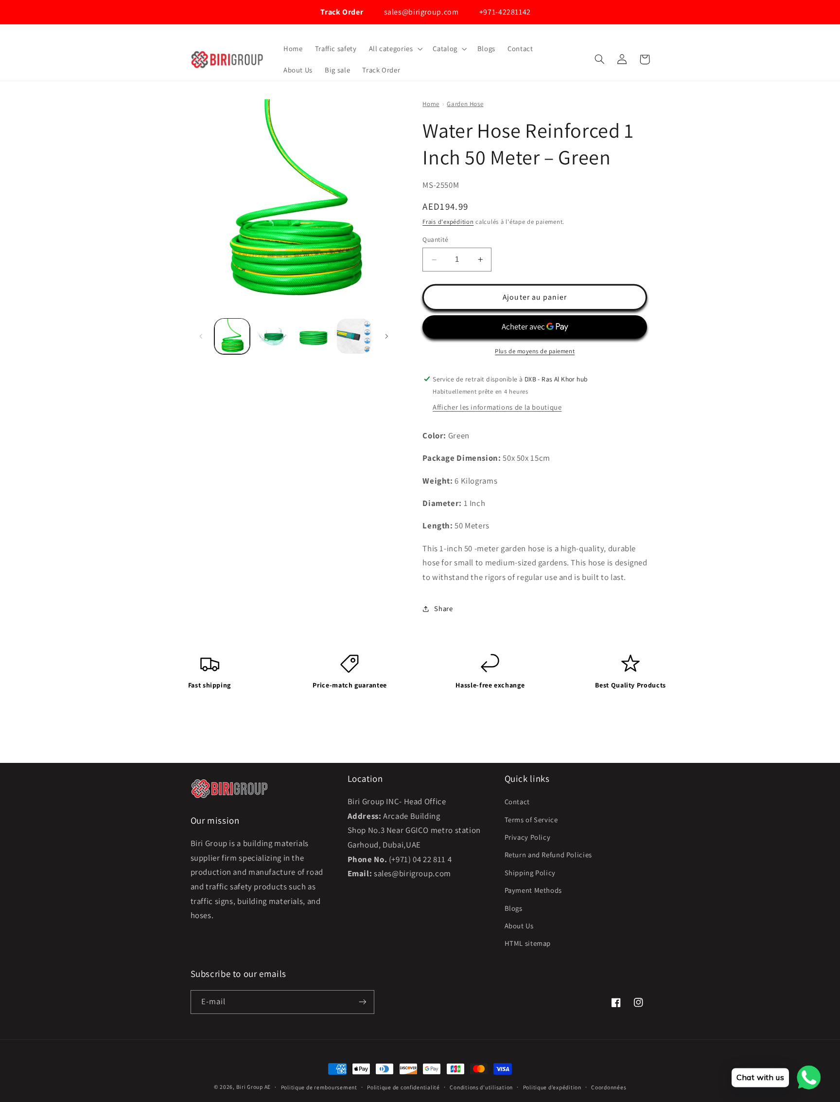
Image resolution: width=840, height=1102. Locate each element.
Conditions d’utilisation (481, 1087)
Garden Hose (465, 104)
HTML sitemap (528, 943)
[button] (395, 48)
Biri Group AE (253, 1086)
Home (430, 104)
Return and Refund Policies (548, 854)
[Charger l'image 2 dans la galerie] (273, 336)
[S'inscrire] (362, 1002)
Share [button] (443, 608)
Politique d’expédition (552, 1087)
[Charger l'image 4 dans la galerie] (354, 336)
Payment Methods (533, 890)
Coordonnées (608, 1087)
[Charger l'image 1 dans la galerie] (232, 336)
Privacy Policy (528, 837)
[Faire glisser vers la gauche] (201, 336)
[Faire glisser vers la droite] (386, 336)
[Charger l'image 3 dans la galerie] (313, 336)
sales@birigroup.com (420, 12)
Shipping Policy (530, 872)
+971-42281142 (503, 12)
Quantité (435, 239)
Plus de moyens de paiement (535, 351)
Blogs (514, 908)
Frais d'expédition (447, 221)
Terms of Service (531, 819)
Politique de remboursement (319, 1087)
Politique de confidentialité (403, 1087)
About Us (519, 925)
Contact (517, 801)
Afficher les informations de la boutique (497, 407)
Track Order (341, 12)
